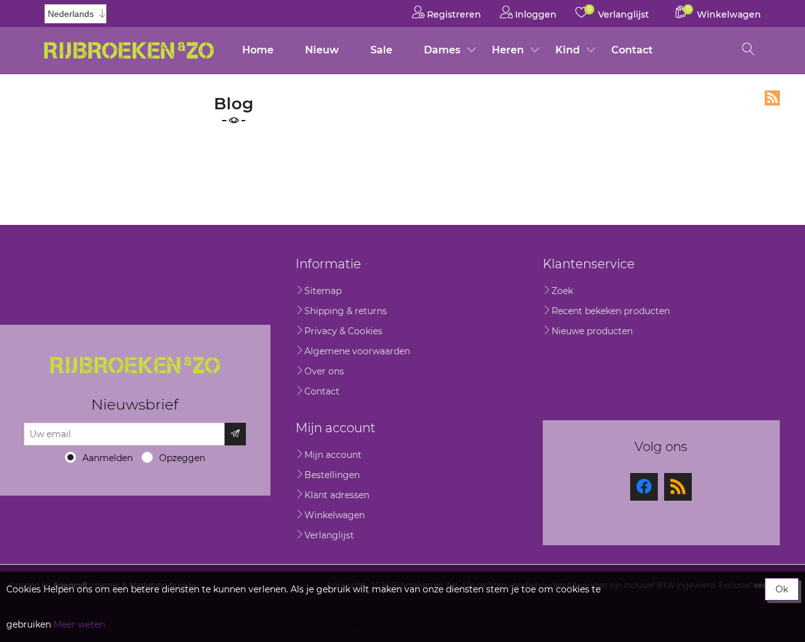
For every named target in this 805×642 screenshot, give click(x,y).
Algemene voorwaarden (357, 351)
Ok (781, 589)
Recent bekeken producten (611, 311)
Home (258, 50)
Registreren (453, 14)
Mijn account (333, 454)
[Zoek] (748, 50)
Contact (632, 50)
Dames (442, 50)
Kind (567, 50)
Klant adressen (336, 495)
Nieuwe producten (592, 331)
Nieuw (322, 50)
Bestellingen (332, 475)
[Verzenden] (235, 434)
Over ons (324, 371)
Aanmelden (107, 458)
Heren (508, 50)
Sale (381, 50)
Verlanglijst (329, 535)
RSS (772, 98)
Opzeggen (182, 458)
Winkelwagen (334, 515)
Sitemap (322, 291)
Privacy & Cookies (343, 331)
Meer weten (79, 624)
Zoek (562, 291)
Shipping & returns (345, 311)
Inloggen (535, 14)
